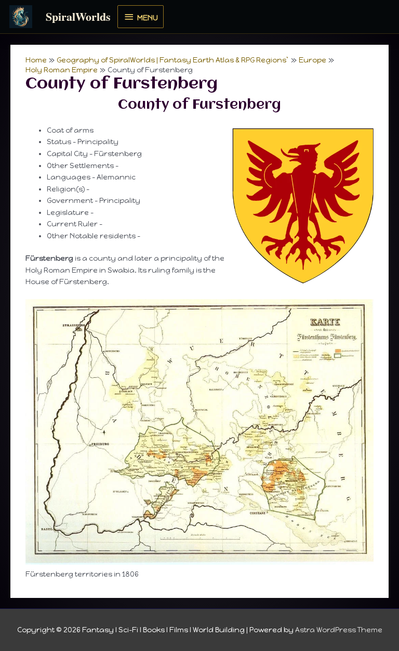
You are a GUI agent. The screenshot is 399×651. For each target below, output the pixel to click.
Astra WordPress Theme (338, 630)
